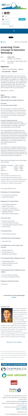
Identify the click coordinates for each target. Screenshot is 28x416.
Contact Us (24, 401)
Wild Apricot (14, 414)
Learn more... (4, 143)
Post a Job (24, 409)
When (2, 57)
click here (14, 297)
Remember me (6, 21)
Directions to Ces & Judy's (14, 342)
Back (4, 42)
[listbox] (21, 42)
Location (3, 61)
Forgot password (5, 24)
